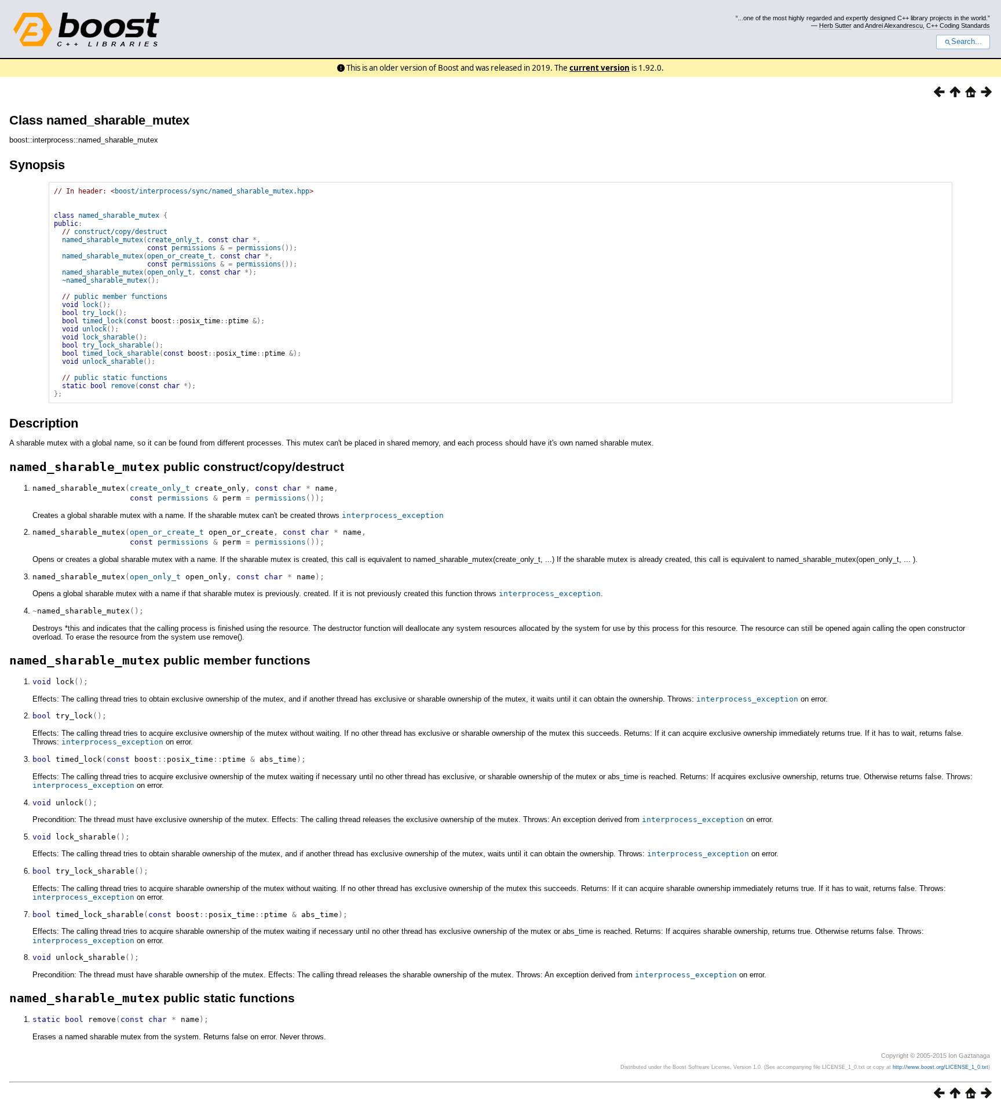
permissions (193, 248)
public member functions (120, 297)
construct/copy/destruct (120, 232)
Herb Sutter (835, 25)
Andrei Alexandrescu (894, 25)
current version (599, 68)
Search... (966, 42)
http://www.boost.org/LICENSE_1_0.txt (940, 1067)
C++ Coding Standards (958, 25)
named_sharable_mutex (118, 215)
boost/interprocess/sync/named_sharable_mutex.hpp (212, 191)
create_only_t (173, 240)
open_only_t (169, 272)
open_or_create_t (179, 256)
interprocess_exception (393, 515)
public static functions (120, 378)
